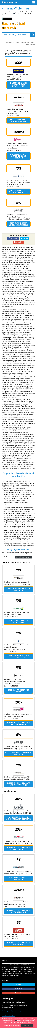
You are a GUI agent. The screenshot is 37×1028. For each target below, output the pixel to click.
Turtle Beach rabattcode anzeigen (18, 589)
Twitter (19, 984)
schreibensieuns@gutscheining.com (19, 965)
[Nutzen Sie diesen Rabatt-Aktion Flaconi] (18, 898)
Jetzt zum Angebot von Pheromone (18, 120)
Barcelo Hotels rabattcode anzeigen (18, 754)
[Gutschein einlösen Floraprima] (18, 608)
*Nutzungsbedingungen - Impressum (14, 1011)
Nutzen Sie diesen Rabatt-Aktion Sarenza (18, 723)
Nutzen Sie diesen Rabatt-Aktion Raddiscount (18, 85)
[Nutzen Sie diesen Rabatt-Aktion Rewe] (18, 930)
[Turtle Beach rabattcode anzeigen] (18, 578)
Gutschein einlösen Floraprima (18, 622)
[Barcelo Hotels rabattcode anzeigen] (18, 742)
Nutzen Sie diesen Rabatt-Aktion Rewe (18, 944)
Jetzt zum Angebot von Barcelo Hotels (18, 224)
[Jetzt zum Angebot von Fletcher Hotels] (18, 176)
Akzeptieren (26, 1025)
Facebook (14, 238)
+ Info (15, 14)
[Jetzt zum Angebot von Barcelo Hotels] (18, 210)
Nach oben (8, 1015)
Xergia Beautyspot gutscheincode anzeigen (18, 156)
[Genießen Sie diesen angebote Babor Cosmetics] (18, 806)
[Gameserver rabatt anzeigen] (18, 867)
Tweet (25, 238)
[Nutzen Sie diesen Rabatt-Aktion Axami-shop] (18, 773)
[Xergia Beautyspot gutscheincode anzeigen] (18, 139)
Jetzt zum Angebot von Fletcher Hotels (18, 191)
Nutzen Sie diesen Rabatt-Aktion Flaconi (18, 911)
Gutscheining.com (9, 2)
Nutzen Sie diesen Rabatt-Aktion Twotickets (18, 848)
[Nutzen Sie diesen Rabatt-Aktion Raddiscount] (18, 70)
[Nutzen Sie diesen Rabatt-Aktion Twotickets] (18, 837)
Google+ (18, 242)
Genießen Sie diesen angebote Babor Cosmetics (18, 818)
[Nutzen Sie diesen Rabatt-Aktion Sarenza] (18, 710)
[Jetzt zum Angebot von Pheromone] (18, 105)
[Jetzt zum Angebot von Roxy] (18, 675)
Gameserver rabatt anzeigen (18, 879)
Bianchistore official (23, 557)
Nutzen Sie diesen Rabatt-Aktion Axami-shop (18, 784)
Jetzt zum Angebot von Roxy (18, 691)
